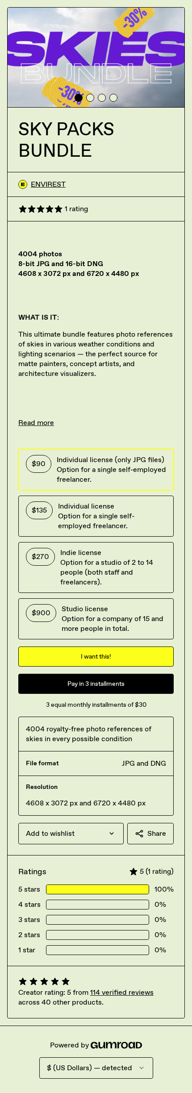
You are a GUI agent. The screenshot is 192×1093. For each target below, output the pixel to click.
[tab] (79, 98)
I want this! (96, 656)
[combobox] (71, 833)
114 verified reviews (122, 992)
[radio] (96, 469)
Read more (36, 422)
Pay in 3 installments (96, 684)
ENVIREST (48, 184)
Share (156, 833)
